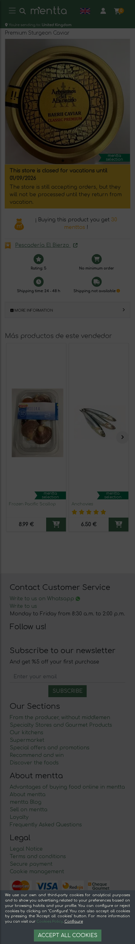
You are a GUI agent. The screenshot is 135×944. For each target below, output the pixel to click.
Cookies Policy (49, 921)
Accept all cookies (67, 935)
